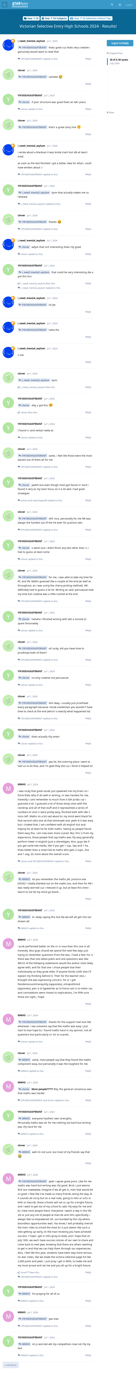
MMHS (26, 879)
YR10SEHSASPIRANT (34, 47)
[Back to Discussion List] (4, 4)
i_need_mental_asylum (35, 192)
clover (25, 102)
